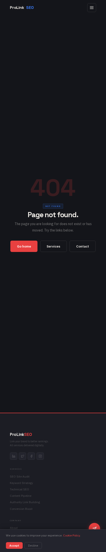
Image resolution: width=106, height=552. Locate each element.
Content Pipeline (20, 496)
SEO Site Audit (20, 476)
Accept (14, 545)
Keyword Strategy (21, 483)
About (14, 528)
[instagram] (40, 456)
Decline (33, 545)
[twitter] (22, 456)
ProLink (22, 7)
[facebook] (31, 456)
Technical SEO (19, 489)
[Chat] (94, 528)
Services (53, 246)
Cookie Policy (71, 535)
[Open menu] (91, 7)
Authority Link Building (25, 502)
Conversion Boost (21, 509)
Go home (24, 246)
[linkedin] (13, 456)
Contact (82, 246)
